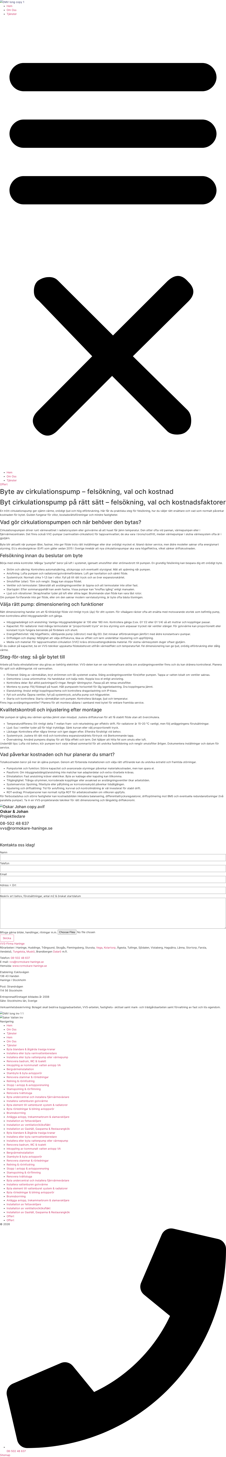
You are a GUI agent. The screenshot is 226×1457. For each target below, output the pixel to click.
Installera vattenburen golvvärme (27, 1101)
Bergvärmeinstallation (20, 1069)
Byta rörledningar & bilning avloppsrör (30, 1109)
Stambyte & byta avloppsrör (24, 1073)
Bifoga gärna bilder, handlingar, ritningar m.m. (28, 932)
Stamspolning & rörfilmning (24, 1089)
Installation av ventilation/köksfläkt (28, 1124)
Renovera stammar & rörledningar (28, 1077)
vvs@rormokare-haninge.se (26, 961)
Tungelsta (19, 951)
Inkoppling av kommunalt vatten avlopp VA (34, 1065)
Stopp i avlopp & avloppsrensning (28, 1085)
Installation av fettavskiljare (24, 1120)
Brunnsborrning (16, 1112)
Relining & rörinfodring (21, 1081)
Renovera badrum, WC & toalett (26, 1061)
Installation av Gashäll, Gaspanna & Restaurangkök (38, 1128)
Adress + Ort (8, 885)
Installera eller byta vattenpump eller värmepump (37, 1057)
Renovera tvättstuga (19, 1093)
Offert (10, 1216)
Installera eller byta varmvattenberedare (32, 1053)
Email (3, 874)
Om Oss (11, 10)
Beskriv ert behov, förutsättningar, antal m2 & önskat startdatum (40, 896)
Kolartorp (110, 947)
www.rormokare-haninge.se (29, 965)
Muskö (30, 951)
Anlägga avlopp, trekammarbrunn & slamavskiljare (38, 1116)
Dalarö (57, 951)
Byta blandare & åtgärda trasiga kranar (31, 1049)
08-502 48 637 (20, 957)
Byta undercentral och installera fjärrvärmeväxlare (38, 1097)
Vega (99, 947)
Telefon (4, 863)
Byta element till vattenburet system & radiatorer (37, 1105)
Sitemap (5, 1455)
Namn (3, 852)
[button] (113, 243)
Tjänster (12, 14)
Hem (9, 6)
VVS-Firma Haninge (12, 943)
